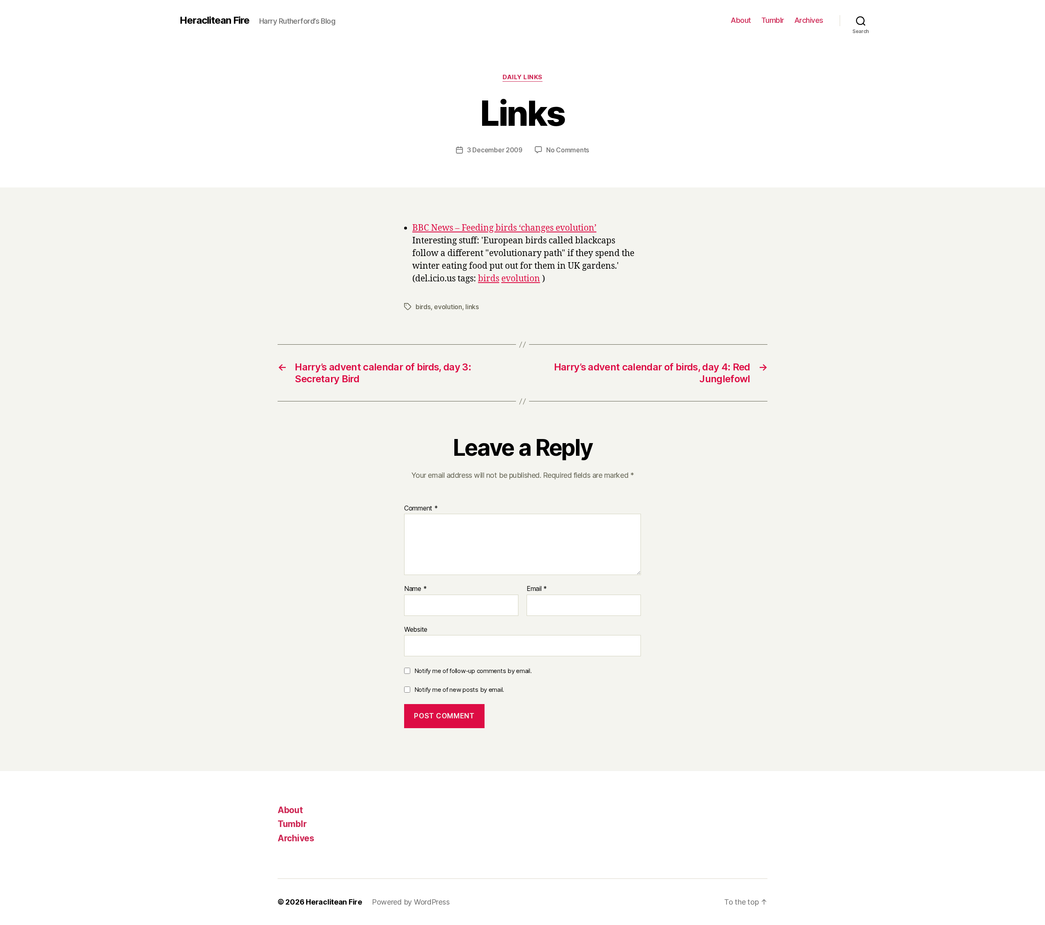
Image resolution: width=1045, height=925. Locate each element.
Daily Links (522, 77)
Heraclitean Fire (214, 20)
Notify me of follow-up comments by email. (473, 671)
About (741, 20)
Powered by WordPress (411, 902)
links (472, 307)
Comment (421, 508)
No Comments (567, 150)
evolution (520, 278)
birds (488, 278)
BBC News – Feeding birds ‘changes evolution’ (504, 228)
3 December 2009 (494, 150)
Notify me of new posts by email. (459, 689)
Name (415, 589)
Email (537, 589)
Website (415, 629)
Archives (808, 20)
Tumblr (772, 20)
